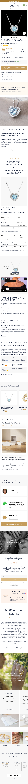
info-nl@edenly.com (16, 765)
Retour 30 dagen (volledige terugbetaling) (11, 72)
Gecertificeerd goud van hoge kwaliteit (9, 232)
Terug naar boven (14, 775)
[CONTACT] (24, 5)
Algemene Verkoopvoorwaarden (14, 753)
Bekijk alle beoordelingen (6, 375)
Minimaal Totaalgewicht (7, 243)
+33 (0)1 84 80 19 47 (16, 763)
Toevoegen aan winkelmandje (14, 68)
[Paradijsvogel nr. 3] (14, 23)
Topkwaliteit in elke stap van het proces (12, 214)
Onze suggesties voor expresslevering (11, 63)
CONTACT (3, 753)
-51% (3, 50)
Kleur (2, 222)
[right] (24, 33)
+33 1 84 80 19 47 (13, 518)
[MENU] (2, 4)
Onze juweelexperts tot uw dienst (18, 91)
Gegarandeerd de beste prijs (8, 74)
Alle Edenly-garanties (7, 79)
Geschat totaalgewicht (6, 228)
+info (17, 585)
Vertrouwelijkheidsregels (14, 756)
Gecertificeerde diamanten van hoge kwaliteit (11, 250)
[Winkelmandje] (26, 5)
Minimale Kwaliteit (6, 225)
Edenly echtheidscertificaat (8, 76)
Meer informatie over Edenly (12, 648)
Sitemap (25, 753)
